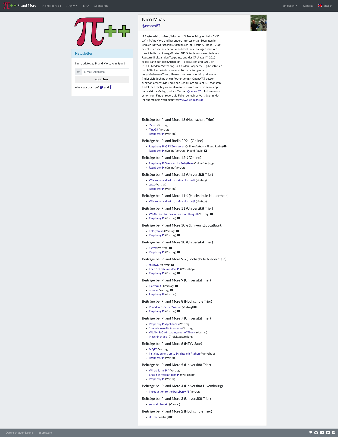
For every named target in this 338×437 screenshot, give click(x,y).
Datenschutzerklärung (19, 432)
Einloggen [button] (289, 5)
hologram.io (156, 231)
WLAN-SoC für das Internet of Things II (173, 214)
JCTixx (153, 417)
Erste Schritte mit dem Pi (164, 269)
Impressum (45, 432)
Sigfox (153, 248)
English (327, 5)
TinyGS (153, 129)
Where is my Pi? (159, 370)
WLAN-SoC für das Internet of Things (172, 332)
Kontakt (308, 5)
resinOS (154, 265)
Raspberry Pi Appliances (164, 324)
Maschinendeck (158, 336)
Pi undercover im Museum (165, 307)
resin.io (153, 290)
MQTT (153, 349)
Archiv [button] (71, 5)
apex (152, 184)
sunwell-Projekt (158, 404)
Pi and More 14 (51, 5)
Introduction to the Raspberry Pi (169, 391)
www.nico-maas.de (191, 99)
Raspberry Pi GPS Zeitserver (166, 146)
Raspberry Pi (157, 133)
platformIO (155, 286)
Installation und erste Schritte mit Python (174, 353)
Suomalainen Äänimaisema (165, 328)
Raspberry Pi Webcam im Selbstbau (171, 163)
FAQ (86, 5)
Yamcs (153, 125)
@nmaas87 (151, 26)
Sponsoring (101, 5)
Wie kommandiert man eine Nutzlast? (172, 180)
